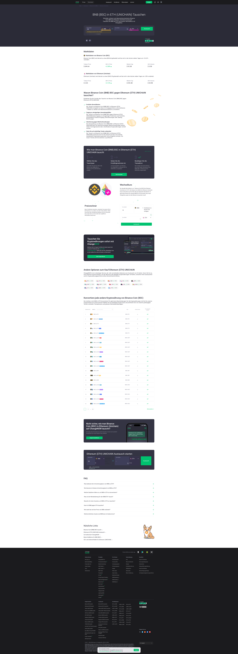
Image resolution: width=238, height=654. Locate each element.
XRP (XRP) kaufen (88, 615)
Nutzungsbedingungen (143, 561)
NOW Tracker (100, 568)
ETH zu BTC (114, 612)
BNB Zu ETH (96, 323)
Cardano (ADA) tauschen (103, 617)
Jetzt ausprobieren (100, 256)
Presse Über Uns (88, 564)
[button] (106, 29)
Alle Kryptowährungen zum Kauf (90, 633)
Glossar (127, 564)
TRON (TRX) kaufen (88, 624)
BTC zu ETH (114, 619)
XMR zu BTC (114, 615)
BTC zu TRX (128, 615)
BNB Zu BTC (96, 314)
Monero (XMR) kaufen (89, 621)
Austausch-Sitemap (102, 637)
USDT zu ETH (128, 606)
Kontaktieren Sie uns (130, 566)
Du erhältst (117, 27)
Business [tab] (90, 2)
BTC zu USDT (114, 606)
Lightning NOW (101, 592)
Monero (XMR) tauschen (103, 615)
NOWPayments (115, 577)
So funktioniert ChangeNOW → (92, 534)
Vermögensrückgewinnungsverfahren (146, 572)
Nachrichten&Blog (88, 561)
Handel (99, 597)
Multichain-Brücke (115, 575)
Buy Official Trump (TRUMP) (90, 630)
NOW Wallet (100, 566)
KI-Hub (99, 575)
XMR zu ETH (121, 615)
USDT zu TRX (121, 604)
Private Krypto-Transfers (103, 577)
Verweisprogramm (115, 564)
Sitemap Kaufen (88, 638)
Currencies (85, 5)
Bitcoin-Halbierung (129, 572)
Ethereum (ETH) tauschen (103, 606)
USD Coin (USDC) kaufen (89, 612)
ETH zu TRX (128, 620)
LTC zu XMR (121, 606)
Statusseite (128, 570)
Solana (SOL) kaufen (89, 628)
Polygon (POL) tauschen (103, 621)
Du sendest (89, 27)
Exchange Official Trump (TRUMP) (103, 632)
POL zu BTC (128, 622)
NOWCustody (114, 579)
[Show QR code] (151, 552)
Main (80, 5)
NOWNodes (114, 581)
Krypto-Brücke (101, 586)
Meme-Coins (100, 581)
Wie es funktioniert (129, 561)
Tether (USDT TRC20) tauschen (104, 610)
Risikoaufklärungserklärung (144, 566)
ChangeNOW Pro (101, 559)
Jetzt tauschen (119, 174)
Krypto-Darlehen (101, 588)
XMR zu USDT (122, 622)
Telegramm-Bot (101, 590)
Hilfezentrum (128, 568)
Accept (136, 650)
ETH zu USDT (128, 613)
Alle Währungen (101, 635)
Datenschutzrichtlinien (116, 651)
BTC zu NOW (128, 617)
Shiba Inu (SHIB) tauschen (103, 629)
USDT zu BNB (128, 608)
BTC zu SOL (128, 624)
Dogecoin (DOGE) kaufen (89, 617)
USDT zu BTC (114, 624)
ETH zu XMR (114, 610)
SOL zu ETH (128, 604)
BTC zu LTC (128, 611)
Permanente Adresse (102, 561)
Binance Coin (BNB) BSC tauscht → (93, 529)
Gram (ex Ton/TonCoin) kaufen (91, 626)
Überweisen (125, 2)
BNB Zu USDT (97, 337)
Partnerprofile (115, 561)
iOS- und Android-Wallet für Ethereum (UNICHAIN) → (98, 539)
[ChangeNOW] (77, 2)
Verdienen (116, 2)
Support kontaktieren (94, 437)
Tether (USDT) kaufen (89, 608)
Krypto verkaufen (88, 636)
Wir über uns (87, 559)
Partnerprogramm (115, 566)
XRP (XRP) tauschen (102, 627)
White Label (114, 570)
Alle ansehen (150, 409)
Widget (113, 568)
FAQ (127, 559)
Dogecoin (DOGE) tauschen (103, 619)
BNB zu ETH (114, 617)
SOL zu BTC (114, 621)
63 (92, 409)
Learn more (147, 151)
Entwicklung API (115, 559)
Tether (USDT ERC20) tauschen (104, 608)
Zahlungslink (100, 595)
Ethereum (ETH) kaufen (89, 606)
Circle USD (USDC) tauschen (103, 612)
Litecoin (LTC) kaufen (89, 619)
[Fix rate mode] (127, 29)
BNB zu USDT (121, 624)
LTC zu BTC (121, 617)
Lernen (132, 2)
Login (149, 2)
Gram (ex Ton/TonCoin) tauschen (102, 625)
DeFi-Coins (100, 584)
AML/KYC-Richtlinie (143, 559)
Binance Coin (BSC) (94, 5)
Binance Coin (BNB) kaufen (90, 610)
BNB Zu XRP (96, 370)
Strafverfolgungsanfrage (144, 570)
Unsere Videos (87, 566)
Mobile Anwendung (102, 564)
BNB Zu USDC (97, 384)
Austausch (109, 2)
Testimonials (87, 570)
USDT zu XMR (115, 608)
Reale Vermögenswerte (102, 579)
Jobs (86, 568)
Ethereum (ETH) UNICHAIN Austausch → (95, 532)
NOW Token (100, 570)
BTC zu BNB (121, 620)
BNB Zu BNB (96, 380)
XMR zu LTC (121, 613)
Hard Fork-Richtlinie (143, 568)
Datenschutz (141, 564)
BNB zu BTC (121, 611)
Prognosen (100, 572)
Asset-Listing (114, 572)
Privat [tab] (83, 2)
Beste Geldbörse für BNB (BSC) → (93, 537)
